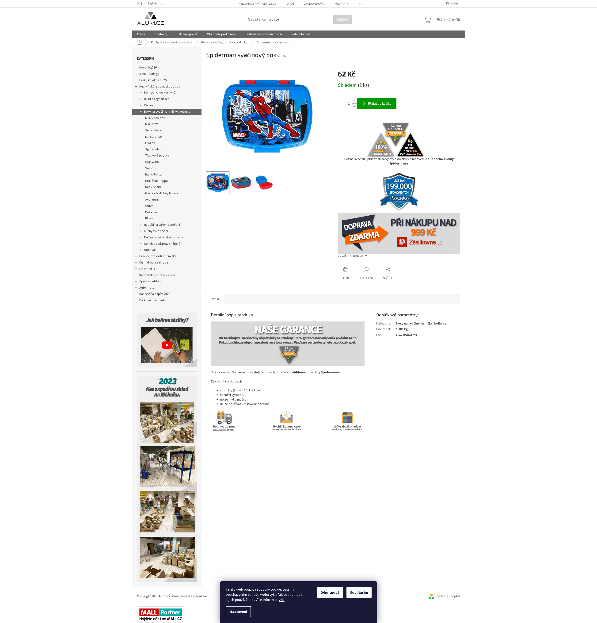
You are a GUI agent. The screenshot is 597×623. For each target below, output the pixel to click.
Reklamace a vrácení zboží (258, 4)
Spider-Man (153, 149)
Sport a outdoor (150, 281)
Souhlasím (359, 592)
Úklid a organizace (157, 99)
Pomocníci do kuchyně (159, 92)
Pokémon (152, 212)
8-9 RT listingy (149, 74)
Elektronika (147, 269)
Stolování (150, 250)
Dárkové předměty (152, 300)
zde (282, 599)
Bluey (149, 218)
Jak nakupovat (314, 4)
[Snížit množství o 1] (354, 106)
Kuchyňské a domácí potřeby (159, 86)
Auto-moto (146, 287)
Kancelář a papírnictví (154, 294)
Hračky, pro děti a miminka (157, 256)
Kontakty (342, 4)
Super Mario (153, 130)
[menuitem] (141, 34)
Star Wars (152, 162)
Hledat (343, 19)
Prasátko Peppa (156, 181)
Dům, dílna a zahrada (153, 262)
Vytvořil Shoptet (448, 596)
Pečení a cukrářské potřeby (163, 237)
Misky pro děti (155, 118)
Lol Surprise (153, 136)
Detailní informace (350, 255)
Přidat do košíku (380, 103)
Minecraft (151, 124)
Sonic (149, 168)
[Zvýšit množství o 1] (354, 100)
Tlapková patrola (157, 155)
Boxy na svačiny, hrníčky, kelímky (167, 111)
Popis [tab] (215, 299)
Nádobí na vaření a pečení (162, 224)
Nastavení (238, 611)
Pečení (149, 105)
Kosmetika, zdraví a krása (157, 275)
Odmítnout (329, 592)
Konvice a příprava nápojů (162, 243)
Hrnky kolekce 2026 (153, 80)
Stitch (149, 206)
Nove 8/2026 (148, 67)
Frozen (150, 143)
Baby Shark (153, 187)
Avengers (152, 199)
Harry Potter (154, 174)
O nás (290, 4)
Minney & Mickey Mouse (162, 193)
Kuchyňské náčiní (156, 231)
